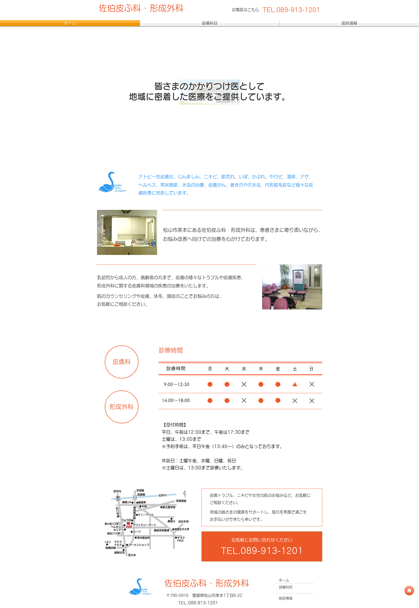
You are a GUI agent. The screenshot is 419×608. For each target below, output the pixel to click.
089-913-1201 (298, 10)
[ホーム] (409, 590)
